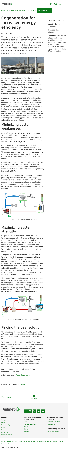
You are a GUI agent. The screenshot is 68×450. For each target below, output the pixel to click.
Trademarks (32, 441)
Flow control (51, 424)
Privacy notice (58, 441)
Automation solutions (53, 421)
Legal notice (23, 441)
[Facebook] (26, 411)
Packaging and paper (31, 424)
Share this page (6, 397)
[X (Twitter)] (34, 411)
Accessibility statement (44, 441)
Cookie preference (7, 444)
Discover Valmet (6, 434)
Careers (3, 422)
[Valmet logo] (25, 4)
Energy (26, 429)
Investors (4, 430)
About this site (6, 441)
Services (26, 431)
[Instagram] (30, 411)
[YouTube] (43, 411)
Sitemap (14, 441)
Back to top (34, 398)
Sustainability (5, 425)
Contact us (4, 432)
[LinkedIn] (38, 411)
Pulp (25, 421)
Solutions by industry (53, 431)
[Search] (60, 4)
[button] (4, 10)
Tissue (22, 384)
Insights (3, 427)
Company (4, 420)
